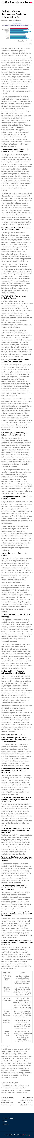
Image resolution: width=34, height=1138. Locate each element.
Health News (13, 1083)
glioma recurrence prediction (15, 1088)
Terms (5, 1121)
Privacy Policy (8, 1118)
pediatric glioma (21, 1093)
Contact (5, 1124)
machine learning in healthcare (12, 1090)
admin (20, 20)
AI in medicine (12, 1085)
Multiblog (26, 1135)
